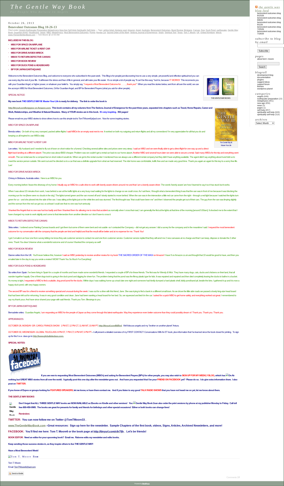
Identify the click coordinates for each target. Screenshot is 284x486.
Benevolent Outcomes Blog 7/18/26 (269, 32)
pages (260, 108)
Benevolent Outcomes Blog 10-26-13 (32, 27)
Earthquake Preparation (36, 30)
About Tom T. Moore (265, 59)
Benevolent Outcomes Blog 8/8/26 (269, 19)
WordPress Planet (265, 89)
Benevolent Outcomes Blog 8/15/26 (269, 14)
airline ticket (108, 30)
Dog (203, 30)
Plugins (260, 80)
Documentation (264, 77)
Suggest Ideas (263, 82)
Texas (180, 32)
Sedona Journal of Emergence (143, 32)
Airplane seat (121, 30)
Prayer (92, 32)
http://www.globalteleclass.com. (48, 336)
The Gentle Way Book (48, 6)
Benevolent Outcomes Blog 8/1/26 (269, 23)
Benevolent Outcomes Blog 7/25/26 (269, 28)
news (259, 105)
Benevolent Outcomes (160, 30)
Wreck (218, 32)
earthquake (222, 30)
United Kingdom (207, 32)
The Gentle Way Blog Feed (267, 8)
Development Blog (265, 75)
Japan (43, 32)
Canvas (196, 30)
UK (198, 32)
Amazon (131, 30)
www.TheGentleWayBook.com (21, 35)
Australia (146, 30)
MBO (49, 32)
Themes (260, 86)
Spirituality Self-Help (86, 30)
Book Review (177, 30)
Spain (161, 32)
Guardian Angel (21, 32)
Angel (138, 30)
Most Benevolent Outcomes (76, 32)
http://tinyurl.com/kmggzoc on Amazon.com (29, 108)
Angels (22, 30)
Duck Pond (211, 30)
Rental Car (101, 32)
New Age (63, 30)
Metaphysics (53, 30)
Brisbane (188, 30)
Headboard (34, 32)
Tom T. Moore (190, 32)
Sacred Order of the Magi (118, 32)
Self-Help (72, 30)
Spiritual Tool (170, 32)
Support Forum (263, 84)
